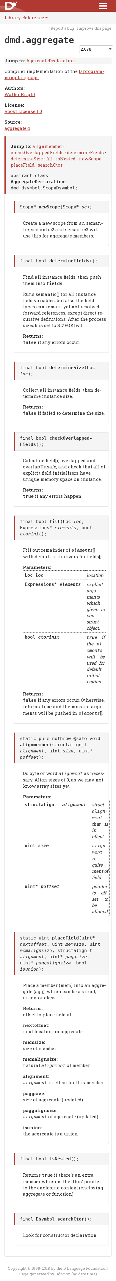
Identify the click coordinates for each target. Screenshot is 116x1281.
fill (49, 159)
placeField (23, 165)
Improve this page (94, 28)
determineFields (85, 152)
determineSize (27, 159)
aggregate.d (17, 128)
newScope (90, 159)
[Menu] (103, 6)
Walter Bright (19, 94)
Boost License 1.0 (23, 111)
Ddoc (60, 1274)
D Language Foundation (84, 1268)
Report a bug (62, 28)
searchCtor (50, 165)
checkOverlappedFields (37, 152)
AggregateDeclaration (50, 60)
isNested (66, 159)
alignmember (47, 146)
